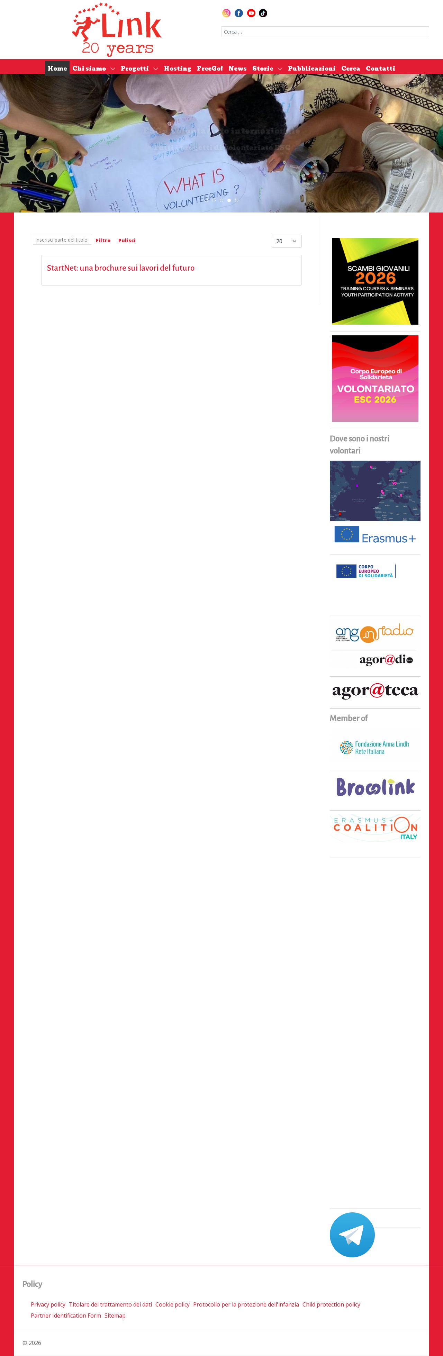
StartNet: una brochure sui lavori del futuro (121, 268)
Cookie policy (172, 1304)
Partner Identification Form (66, 1315)
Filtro (103, 240)
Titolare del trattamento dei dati (110, 1304)
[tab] (206, 200)
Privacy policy (48, 1304)
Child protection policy (331, 1304)
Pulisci (127, 240)
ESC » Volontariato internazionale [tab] (230, 200)
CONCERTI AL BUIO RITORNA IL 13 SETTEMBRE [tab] (215, 200)
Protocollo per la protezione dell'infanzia (246, 1304)
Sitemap (115, 1315)
